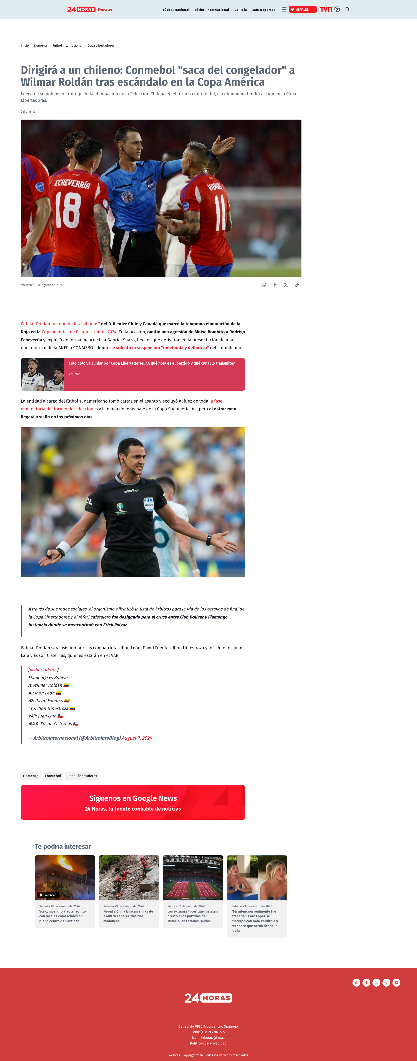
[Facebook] (274, 284)
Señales (302, 9)
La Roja (241, 9)
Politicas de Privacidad (208, 1043)
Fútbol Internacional (212, 9)
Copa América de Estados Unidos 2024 (79, 332)
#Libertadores (43, 669)
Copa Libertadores (101, 45)
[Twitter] (285, 284)
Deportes (41, 45)
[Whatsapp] (263, 284)
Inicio (25, 45)
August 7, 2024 (136, 737)
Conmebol (53, 775)
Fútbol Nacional (176, 9)
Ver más (74, 374)
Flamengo (30, 775)
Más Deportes (263, 9)
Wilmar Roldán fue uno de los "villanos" (60, 324)
